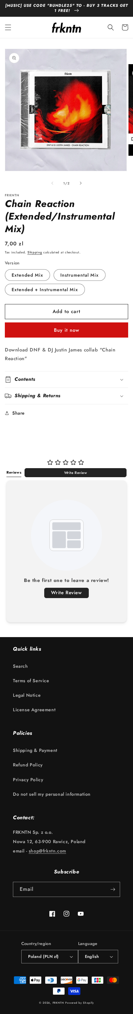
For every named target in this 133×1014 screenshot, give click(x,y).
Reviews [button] (13, 472)
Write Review (75, 472)
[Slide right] (81, 183)
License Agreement (34, 709)
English (92, 956)
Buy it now (66, 330)
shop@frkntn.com (47, 851)
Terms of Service (31, 680)
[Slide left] (52, 183)
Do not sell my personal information (52, 794)
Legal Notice (27, 695)
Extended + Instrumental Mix (45, 289)
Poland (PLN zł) (43, 956)
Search (20, 666)
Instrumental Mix (79, 275)
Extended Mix (27, 275)
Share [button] (18, 413)
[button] (8, 27)
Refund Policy (28, 765)
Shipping (34, 252)
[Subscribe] (113, 889)
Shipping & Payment (35, 750)
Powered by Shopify (79, 1003)
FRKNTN (58, 1003)
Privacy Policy (28, 779)
